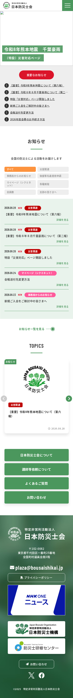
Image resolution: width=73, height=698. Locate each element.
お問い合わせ (36, 497)
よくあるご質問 (36, 483)
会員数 (10, 192)
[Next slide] (69, 398)
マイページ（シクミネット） (19, 184)
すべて (10, 169)
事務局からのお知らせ (19, 175)
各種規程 (44, 184)
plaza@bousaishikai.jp (39, 567)
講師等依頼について (36, 469)
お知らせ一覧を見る (31, 329)
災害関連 (44, 169)
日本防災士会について (36, 455)
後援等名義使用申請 (51, 175)
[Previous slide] (4, 398)
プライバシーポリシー (37, 577)
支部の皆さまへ (48, 192)
